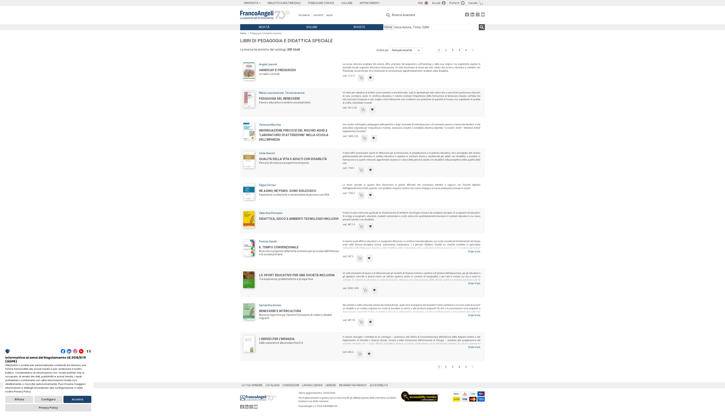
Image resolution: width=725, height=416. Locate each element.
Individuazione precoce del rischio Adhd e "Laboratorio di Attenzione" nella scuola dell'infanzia (293, 135)
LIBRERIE (330, 385)
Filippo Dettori (267, 185)
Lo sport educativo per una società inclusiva (297, 275)
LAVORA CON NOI (312, 385)
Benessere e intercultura (280, 311)
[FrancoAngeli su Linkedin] (472, 15)
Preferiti (454, 3)
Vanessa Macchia (270, 124)
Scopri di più (474, 251)
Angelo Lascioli (268, 64)
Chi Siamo (304, 15)
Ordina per (382, 50)
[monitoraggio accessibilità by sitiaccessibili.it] (420, 393)
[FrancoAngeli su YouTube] (483, 15)
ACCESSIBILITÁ (379, 385)
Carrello (473, 3)
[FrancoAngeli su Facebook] (467, 15)
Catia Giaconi (267, 153)
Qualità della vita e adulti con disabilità (293, 159)
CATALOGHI (272, 385)
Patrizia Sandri (268, 241)
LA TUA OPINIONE (252, 385)
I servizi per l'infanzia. (277, 339)
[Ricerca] (482, 27)
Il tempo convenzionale (278, 247)
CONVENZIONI (290, 385)
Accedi (436, 3)
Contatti (318, 15)
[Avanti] (473, 50)
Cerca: (388, 27)
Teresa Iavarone (295, 92)
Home (243, 33)
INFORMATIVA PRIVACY (353, 385)
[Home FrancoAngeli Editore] (265, 15)
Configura (48, 399)
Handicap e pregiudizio (277, 70)
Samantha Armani (270, 305)
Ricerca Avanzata (403, 15)
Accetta (77, 399)
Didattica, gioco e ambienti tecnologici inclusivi (299, 219)
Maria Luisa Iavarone (271, 92)
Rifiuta (19, 399)
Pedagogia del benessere (279, 98)
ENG (420, 3)
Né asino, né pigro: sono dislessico (287, 191)
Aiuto (329, 15)
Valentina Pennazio (270, 213)
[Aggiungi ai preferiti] (371, 78)
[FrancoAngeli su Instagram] (478, 15)
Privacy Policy (48, 408)
